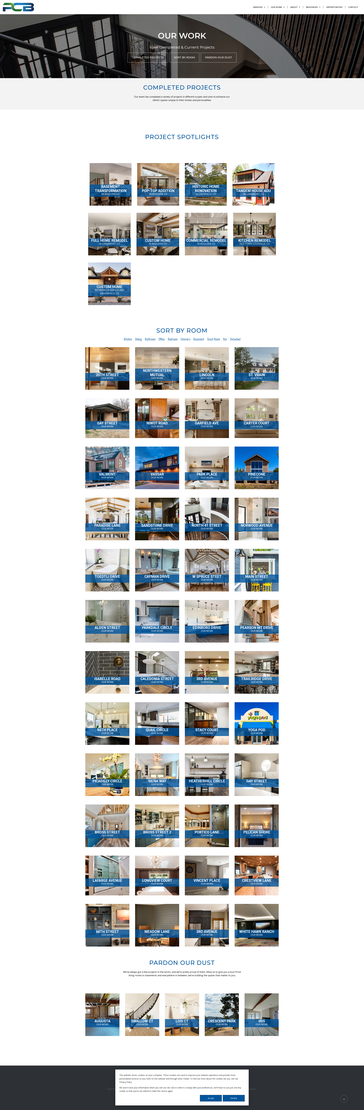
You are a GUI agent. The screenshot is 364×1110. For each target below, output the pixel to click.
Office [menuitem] (162, 339)
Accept (211, 1098)
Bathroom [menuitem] (150, 339)
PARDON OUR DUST (218, 57)
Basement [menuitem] (198, 339)
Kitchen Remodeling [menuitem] (117, 1063)
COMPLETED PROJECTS (148, 57)
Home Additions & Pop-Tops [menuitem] (121, 1050)
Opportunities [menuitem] (334, 7)
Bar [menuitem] (225, 339)
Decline (233, 1098)
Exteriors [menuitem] (185, 339)
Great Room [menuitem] (213, 339)
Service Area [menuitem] (136, 1063)
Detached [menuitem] (235, 339)
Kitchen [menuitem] (128, 339)
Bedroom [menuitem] (173, 339)
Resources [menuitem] (312, 7)
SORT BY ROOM (184, 57)
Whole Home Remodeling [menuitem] (120, 1056)
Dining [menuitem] (138, 339)
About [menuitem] (294, 7)
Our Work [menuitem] (276, 7)
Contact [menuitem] (353, 7)
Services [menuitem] (257, 7)
